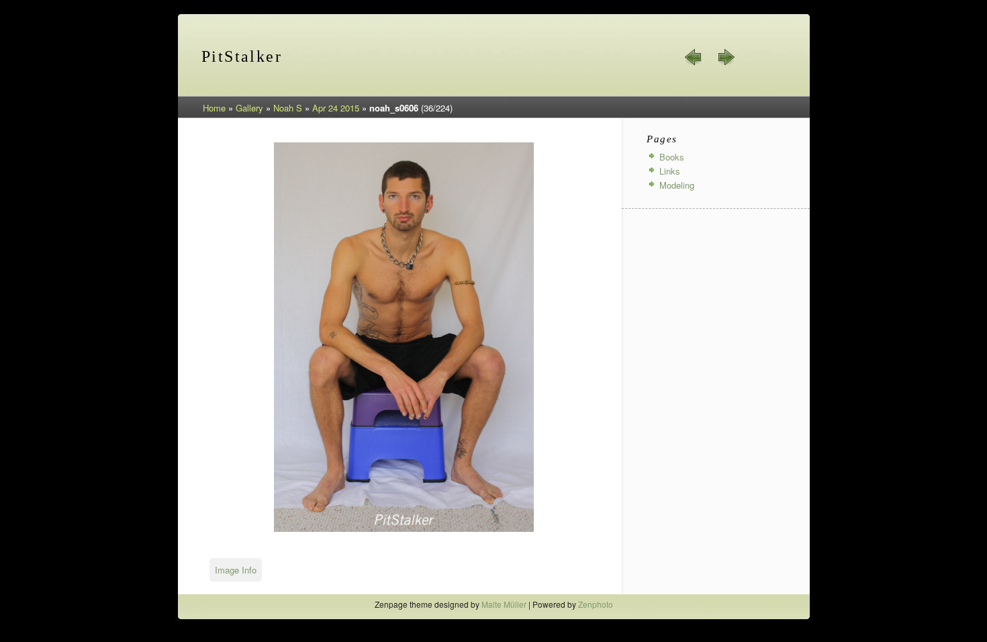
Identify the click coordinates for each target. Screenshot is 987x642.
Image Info (235, 569)
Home (214, 107)
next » (726, 57)
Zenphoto (595, 604)
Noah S (287, 107)
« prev (693, 57)
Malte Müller (503, 604)
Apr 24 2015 (335, 107)
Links (669, 171)
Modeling (676, 185)
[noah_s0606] (404, 529)
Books (671, 156)
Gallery (249, 107)
